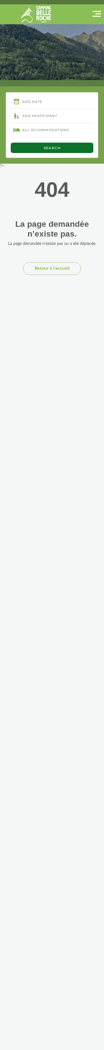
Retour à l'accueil (52, 268)
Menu (85, 14)
